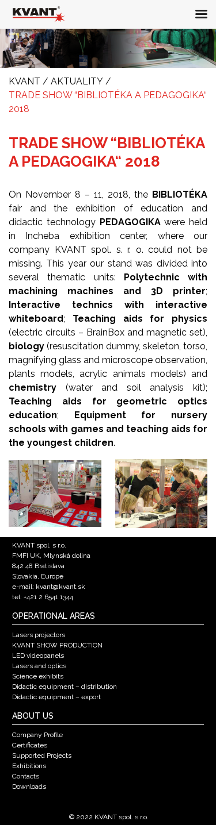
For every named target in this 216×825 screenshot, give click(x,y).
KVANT (24, 81)
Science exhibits (37, 676)
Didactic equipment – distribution (64, 687)
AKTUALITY (77, 81)
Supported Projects (41, 755)
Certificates (29, 745)
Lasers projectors (38, 635)
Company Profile (37, 735)
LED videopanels (38, 655)
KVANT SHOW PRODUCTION (57, 645)
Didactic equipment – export (56, 697)
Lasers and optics (39, 666)
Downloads (29, 786)
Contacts (25, 776)
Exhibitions (29, 766)
